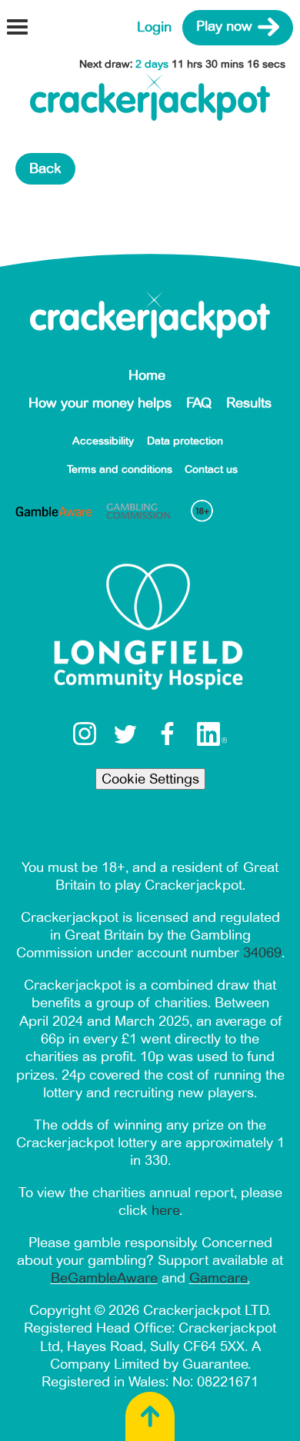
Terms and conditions (119, 469)
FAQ (199, 402)
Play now (224, 26)
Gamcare (218, 1278)
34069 (262, 952)
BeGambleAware (104, 1278)
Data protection (185, 441)
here (165, 1210)
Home (146, 375)
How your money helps (100, 402)
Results (249, 402)
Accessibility (103, 441)
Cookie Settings (150, 778)
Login (154, 26)
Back (45, 168)
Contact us (211, 469)
